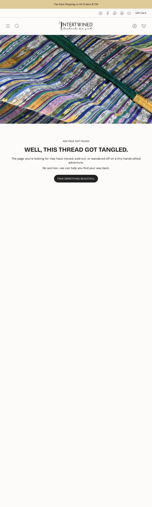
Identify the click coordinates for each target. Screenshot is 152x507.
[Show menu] (8, 26)
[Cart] (143, 26)
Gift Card (140, 13)
